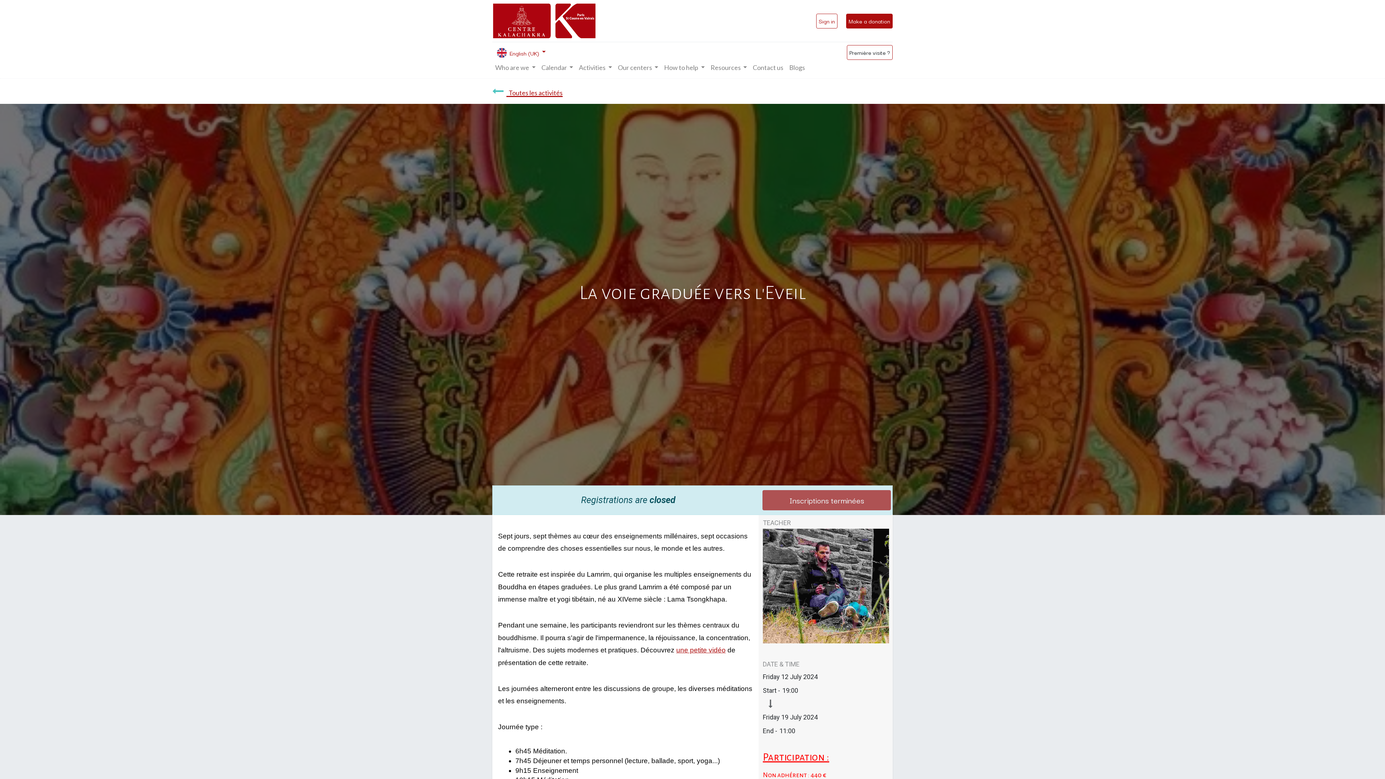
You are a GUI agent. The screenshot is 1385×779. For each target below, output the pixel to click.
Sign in (827, 21)
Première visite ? (869, 52)
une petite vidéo (701, 650)
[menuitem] (768, 67)
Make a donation (869, 21)
